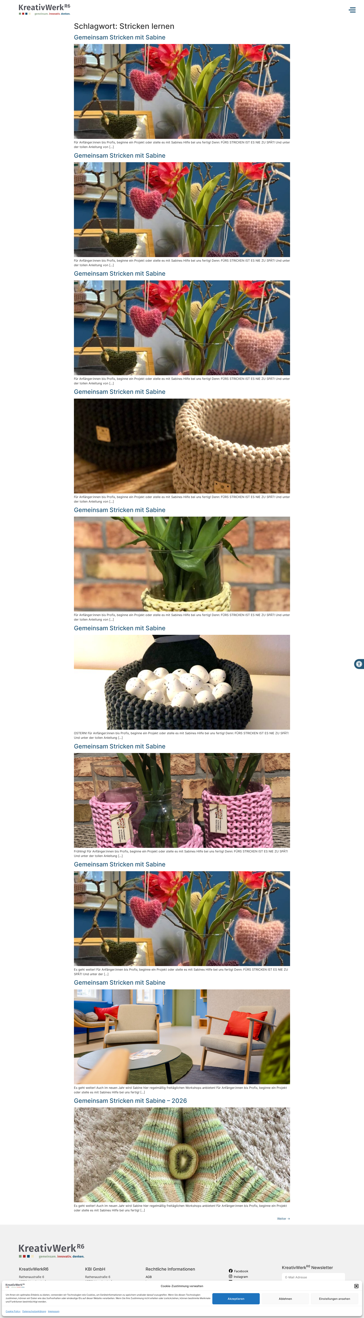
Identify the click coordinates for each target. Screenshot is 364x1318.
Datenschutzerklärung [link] (34, 1311)
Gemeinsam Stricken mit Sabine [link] (120, 37)
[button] (356, 1286)
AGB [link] (149, 1277)
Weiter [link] (283, 1218)
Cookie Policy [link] (13, 1311)
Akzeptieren (236, 1299)
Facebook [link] (241, 1271)
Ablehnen (285, 1299)
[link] (359, 664)
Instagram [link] (241, 1277)
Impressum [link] (53, 1311)
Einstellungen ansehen (334, 1299)
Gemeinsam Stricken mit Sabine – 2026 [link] (130, 1100)
